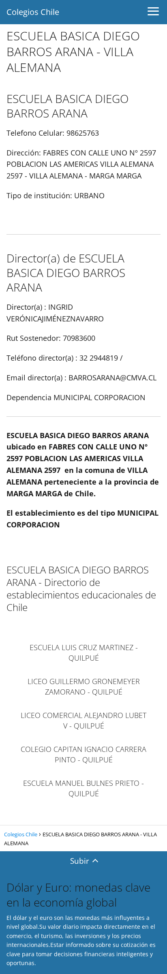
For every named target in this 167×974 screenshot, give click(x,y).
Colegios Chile (32, 11)
